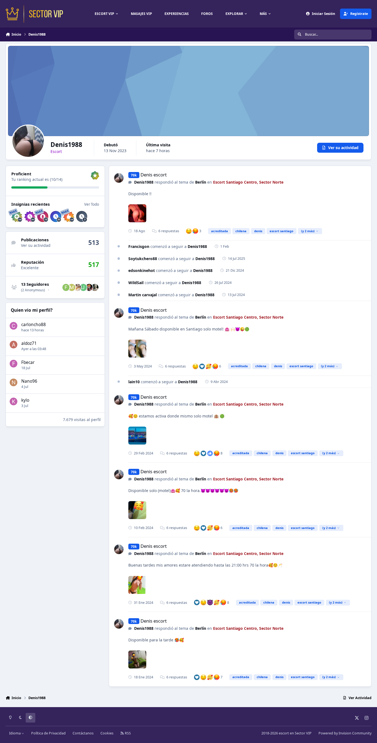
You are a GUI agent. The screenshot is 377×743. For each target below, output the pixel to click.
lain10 (134, 381)
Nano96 (29, 381)
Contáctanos (83, 733)
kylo (25, 400)
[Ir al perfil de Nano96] (13, 382)
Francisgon (138, 246)
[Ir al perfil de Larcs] (95, 287)
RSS (127, 733)
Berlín (200, 182)
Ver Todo (91, 204)
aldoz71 (29, 343)
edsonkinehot (141, 270)
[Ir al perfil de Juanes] (83, 287)
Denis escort (153, 174)
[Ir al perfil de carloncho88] (13, 326)
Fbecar (27, 362)
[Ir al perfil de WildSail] (77, 287)
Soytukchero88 (142, 258)
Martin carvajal (142, 294)
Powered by (344, 733)
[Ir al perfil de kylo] (13, 401)
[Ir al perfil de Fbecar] (13, 363)
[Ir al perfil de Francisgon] (66, 287)
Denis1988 (143, 182)
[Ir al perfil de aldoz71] (13, 344)
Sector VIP (303, 733)
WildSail (136, 282)
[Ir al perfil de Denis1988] (119, 178)
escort (284, 733)
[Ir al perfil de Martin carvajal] (71, 287)
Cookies (106, 733)
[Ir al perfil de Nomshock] (89, 287)
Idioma (15, 733)
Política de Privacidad (48, 733)
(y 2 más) (308, 231)
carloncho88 (33, 324)
